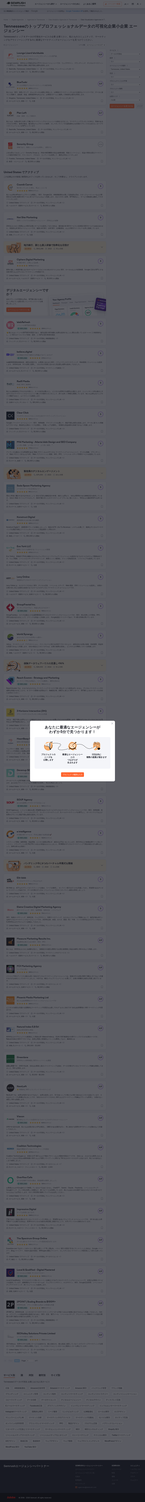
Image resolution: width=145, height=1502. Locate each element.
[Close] (112, 723)
